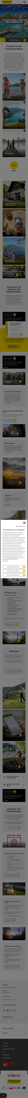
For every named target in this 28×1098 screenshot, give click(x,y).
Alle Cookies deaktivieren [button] (13, 575)
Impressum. (5, 560)
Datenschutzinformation (12, 557)
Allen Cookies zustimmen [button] (13, 567)
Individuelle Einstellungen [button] (13, 571)
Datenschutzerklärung (20, 526)
